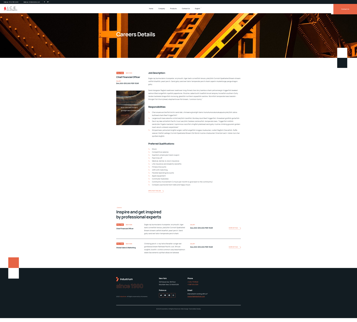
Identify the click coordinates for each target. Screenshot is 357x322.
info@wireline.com (34, 2)
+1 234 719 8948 (193, 282)
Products (173, 9)
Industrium (123, 296)
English (197, 9)
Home (151, 9)
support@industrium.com (196, 296)
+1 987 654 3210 (193, 284)
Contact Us (186, 9)
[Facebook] (44, 2)
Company (161, 9)
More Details (233, 228)
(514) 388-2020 (13, 2)
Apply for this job (154, 191)
